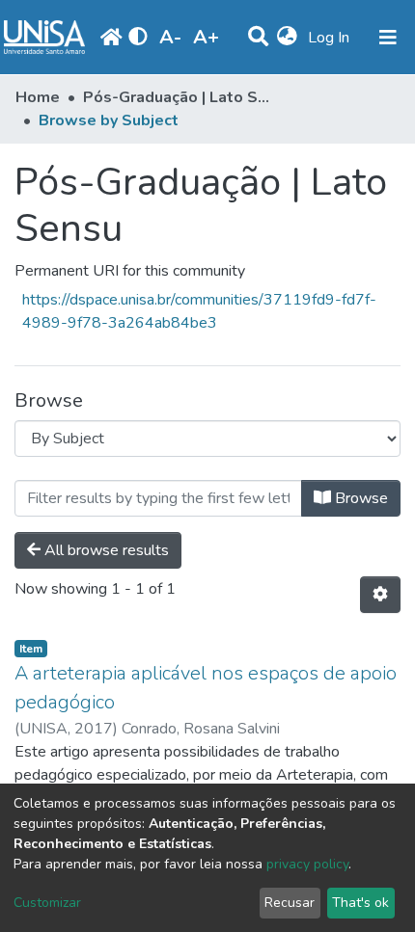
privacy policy (307, 864)
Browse (359, 498)
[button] (287, 37)
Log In (330, 37)
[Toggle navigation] (388, 37)
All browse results (105, 550)
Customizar (47, 902)
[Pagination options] (380, 594)
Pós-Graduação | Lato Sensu (179, 97)
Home (37, 97)
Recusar (289, 902)
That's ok (360, 902)
